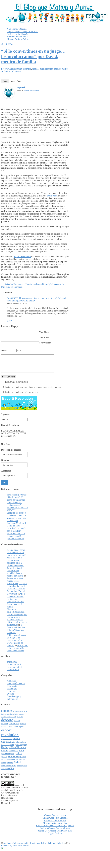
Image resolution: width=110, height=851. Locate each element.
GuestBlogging (15, 69)
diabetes (17, 720)
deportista (26, 69)
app (26, 711)
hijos (23, 747)
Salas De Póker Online (17, 36)
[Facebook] (62, 88)
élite (11, 768)
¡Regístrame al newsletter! (16, 382)
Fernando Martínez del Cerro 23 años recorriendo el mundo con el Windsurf (17, 527)
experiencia (8, 741)
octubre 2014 (13, 669)
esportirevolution (6, 739)
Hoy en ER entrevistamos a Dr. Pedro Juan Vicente (17, 648)
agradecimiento (18, 711)
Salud (17, 762)
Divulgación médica (16, 683)
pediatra (4, 759)
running (10, 763)
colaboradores (10, 716)
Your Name (44, 332)
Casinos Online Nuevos (55, 815)
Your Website (45, 342)
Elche (16, 726)
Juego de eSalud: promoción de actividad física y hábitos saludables (33, 843)
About (5, 81)
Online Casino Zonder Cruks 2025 (22, 31)
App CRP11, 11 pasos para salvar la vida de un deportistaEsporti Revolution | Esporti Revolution (17, 588)
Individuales (12, 699)
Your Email (44, 337)
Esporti (4, 69)
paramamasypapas (16, 756)
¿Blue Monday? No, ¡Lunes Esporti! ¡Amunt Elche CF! (16, 536)
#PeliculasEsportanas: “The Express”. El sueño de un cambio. (16, 497)
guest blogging (46, 69)
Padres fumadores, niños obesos (15, 579)
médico (57, 69)
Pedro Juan (52, 195)
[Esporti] (8, 98)
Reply (9, 321)
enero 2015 (12, 662)
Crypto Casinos (55, 833)
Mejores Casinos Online (18, 39)
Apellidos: (6, 471)
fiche (17, 742)
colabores (20, 716)
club (3, 716)
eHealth (23, 724)
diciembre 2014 (14, 664)
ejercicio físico (7, 726)
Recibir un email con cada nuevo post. (22, 392)
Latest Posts (16, 81)
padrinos (4, 756)
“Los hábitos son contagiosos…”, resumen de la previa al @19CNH (17, 506)
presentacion (13, 759)
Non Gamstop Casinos (17, 29)
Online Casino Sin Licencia (55, 818)
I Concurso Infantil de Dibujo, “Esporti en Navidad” (16, 629)
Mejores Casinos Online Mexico (55, 828)
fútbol (11, 744)
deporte (7, 720)
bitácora (21, 714)
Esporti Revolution (31, 90)
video (13, 765)
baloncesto (5, 714)
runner (3, 763)
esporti (21, 726)
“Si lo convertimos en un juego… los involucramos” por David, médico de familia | (16, 640)
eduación (4, 724)
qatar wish (22, 759)
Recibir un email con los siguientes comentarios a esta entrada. (33, 387)
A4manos (11, 681)
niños (21, 750)
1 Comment (16, 71)
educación (14, 723)
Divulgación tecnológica (12, 687)
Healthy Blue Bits (11, 747)
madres (4, 750)
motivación (13, 750)
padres (18, 753)
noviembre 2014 (14, 667)
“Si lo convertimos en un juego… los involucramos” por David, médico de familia (33, 56)
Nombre (5, 460)
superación (5, 766)
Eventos (10, 694)
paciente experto (7, 753)
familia (35, 69)
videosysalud (22, 766)
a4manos (6, 710)
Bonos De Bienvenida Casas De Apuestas (55, 825)
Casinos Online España (17, 34)
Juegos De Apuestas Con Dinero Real (55, 830)
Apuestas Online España (55, 820)
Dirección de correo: (11, 450)
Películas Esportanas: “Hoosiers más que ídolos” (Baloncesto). (32, 284)
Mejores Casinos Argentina (55, 823)
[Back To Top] (2, 838)
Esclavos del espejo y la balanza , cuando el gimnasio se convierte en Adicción (16, 517)
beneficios (14, 714)
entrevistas (11, 691)
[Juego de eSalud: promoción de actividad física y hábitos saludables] (55, 21)
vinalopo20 (5, 769)
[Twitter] (66, 88)
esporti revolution (10, 732)
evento (16, 738)
